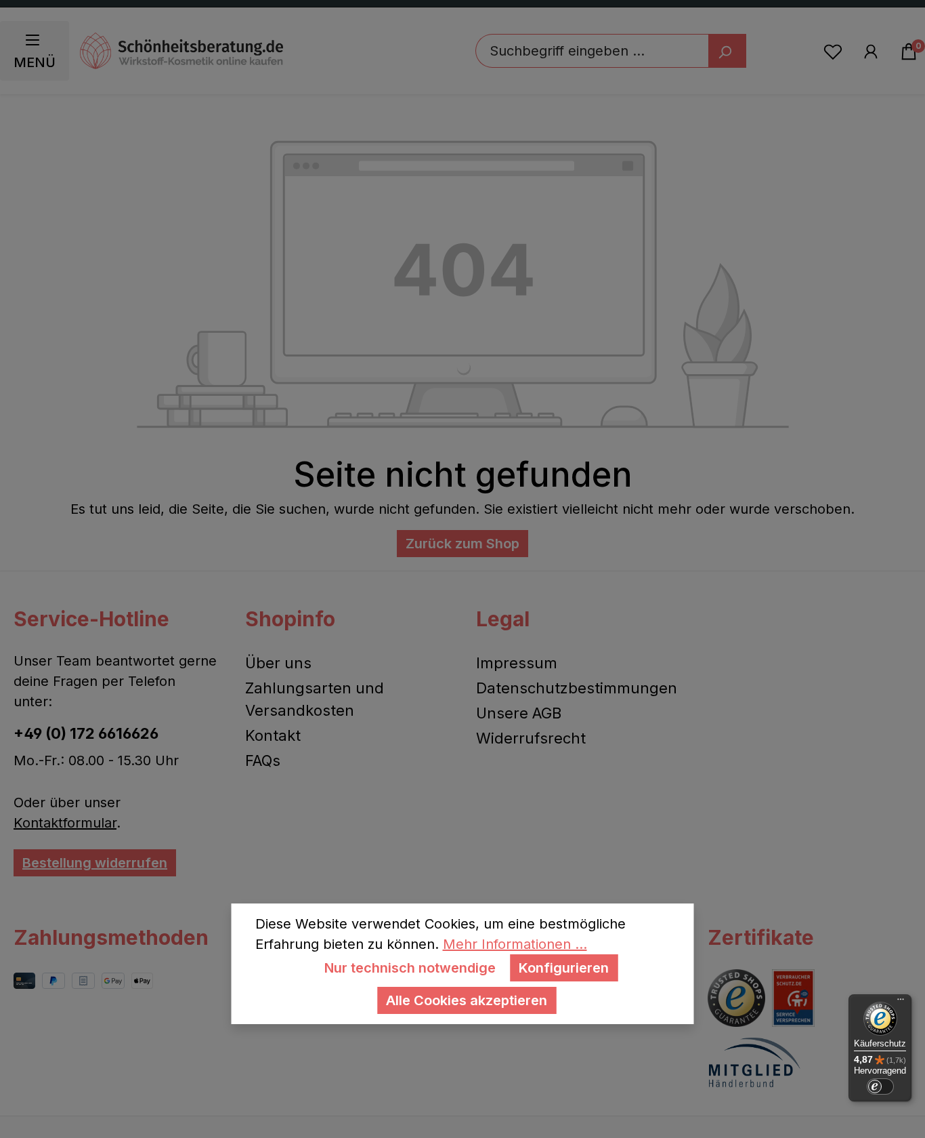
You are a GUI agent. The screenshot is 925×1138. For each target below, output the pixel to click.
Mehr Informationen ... (515, 944)
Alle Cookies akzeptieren (466, 1000)
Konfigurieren (564, 968)
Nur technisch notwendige (410, 968)
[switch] (880, 1086)
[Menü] (900, 1002)
